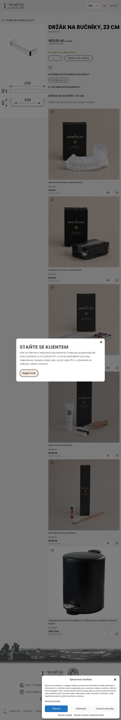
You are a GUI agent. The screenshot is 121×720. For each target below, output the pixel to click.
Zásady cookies (65, 715)
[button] (115, 679)
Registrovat (29, 373)
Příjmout (56, 708)
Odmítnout (81, 708)
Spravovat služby (52, 701)
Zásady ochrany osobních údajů (89, 715)
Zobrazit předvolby (105, 708)
